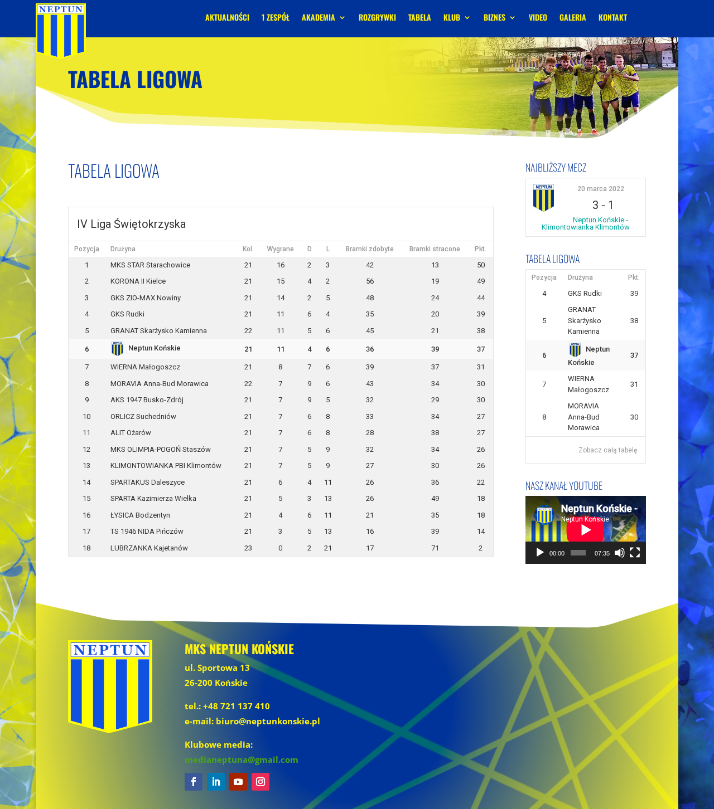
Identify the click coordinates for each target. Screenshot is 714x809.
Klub (451, 18)
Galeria (572, 18)
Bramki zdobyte (370, 249)
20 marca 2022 (600, 189)
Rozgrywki (377, 18)
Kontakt (613, 18)
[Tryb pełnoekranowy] (634, 552)
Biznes (494, 18)
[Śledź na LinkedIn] (216, 782)
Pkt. (480, 249)
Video (538, 18)
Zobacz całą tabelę (607, 450)
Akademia (318, 18)
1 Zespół (276, 18)
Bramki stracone (434, 249)
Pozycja (86, 249)
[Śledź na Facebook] (193, 782)
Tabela (419, 18)
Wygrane (280, 249)
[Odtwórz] (540, 552)
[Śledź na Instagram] (260, 782)
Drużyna (123, 249)
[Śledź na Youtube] (238, 782)
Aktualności (227, 18)
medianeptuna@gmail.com (241, 759)
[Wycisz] (619, 552)
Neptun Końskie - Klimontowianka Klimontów (586, 223)
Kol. (248, 249)
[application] (585, 530)
